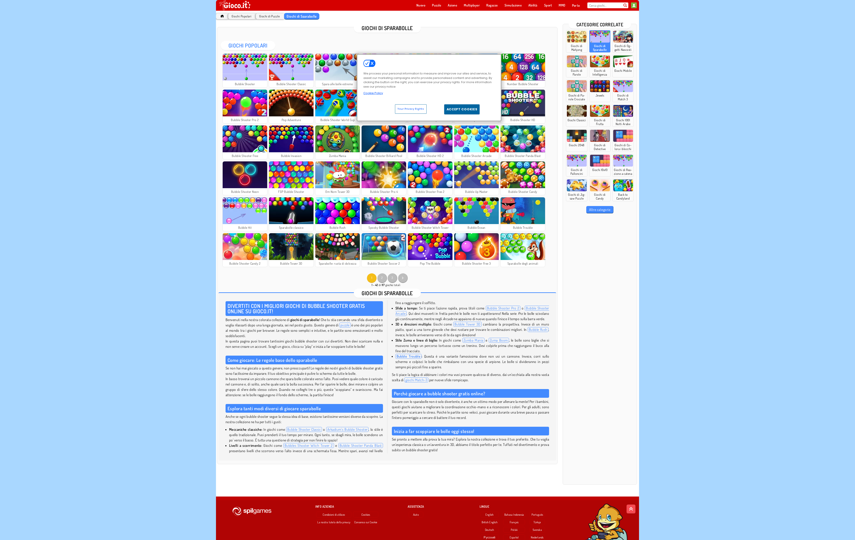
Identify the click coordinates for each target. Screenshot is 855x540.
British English (489, 522)
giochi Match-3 (416, 380)
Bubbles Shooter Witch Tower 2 (309, 445)
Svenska (537, 530)
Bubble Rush (538, 329)
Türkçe (537, 522)
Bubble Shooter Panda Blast (361, 445)
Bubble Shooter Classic (304, 429)
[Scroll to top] (631, 509)
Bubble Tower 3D (467, 324)
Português (537, 514)
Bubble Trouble (409, 356)
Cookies (365, 514)
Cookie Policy (373, 93)
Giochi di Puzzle (269, 16)
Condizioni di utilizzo (334, 514)
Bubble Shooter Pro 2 (503, 308)
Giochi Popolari (241, 16)
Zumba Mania (473, 340)
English (489, 514)
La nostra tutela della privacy (333, 522)
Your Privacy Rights (410, 109)
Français (514, 522)
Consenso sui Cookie (365, 522)
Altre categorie (599, 209)
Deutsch (489, 530)
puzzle (345, 325)
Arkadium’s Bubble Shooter (347, 429)
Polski (514, 530)
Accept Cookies (462, 109)
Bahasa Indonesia (514, 514)
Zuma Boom (499, 340)
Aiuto (416, 514)
